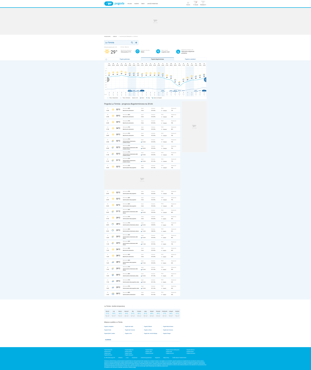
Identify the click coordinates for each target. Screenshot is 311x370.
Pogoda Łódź (169, 351)
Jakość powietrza (152, 3)
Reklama (120, 357)
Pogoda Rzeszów (149, 353)
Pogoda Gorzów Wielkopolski (172, 349)
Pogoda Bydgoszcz (129, 349)
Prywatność (134, 357)
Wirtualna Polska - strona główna (108, 3)
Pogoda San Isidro (129, 326)
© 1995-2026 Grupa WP (109, 357)
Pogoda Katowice (191, 349)
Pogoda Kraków (128, 351)
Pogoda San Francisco (130, 330)
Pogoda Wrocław (108, 355)
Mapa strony (166, 357)
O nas (127, 357)
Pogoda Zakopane (129, 355)
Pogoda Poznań (128, 353)
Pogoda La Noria (148, 330)
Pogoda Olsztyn (190, 351)
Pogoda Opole (107, 353)
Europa (136, 3)
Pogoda (119, 3)
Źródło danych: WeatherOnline (179, 357)
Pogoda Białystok (108, 349)
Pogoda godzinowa (125, 59)
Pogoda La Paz (128, 333)
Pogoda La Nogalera (108, 326)
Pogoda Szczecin (170, 353)
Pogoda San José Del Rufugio (150, 333)
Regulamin (157, 357)
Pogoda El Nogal (166, 333)
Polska (130, 3)
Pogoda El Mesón (148, 326)
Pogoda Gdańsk (149, 349)
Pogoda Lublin (148, 351)
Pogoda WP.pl (107, 36)
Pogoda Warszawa (191, 353)
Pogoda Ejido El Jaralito (109, 333)
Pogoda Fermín (107, 330)
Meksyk (115, 36)
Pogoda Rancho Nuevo (168, 326)
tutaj (135, 367)
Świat (143, 3)
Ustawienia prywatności (146, 357)
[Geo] (136, 42)
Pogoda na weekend (190, 59)
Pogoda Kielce (107, 351)
